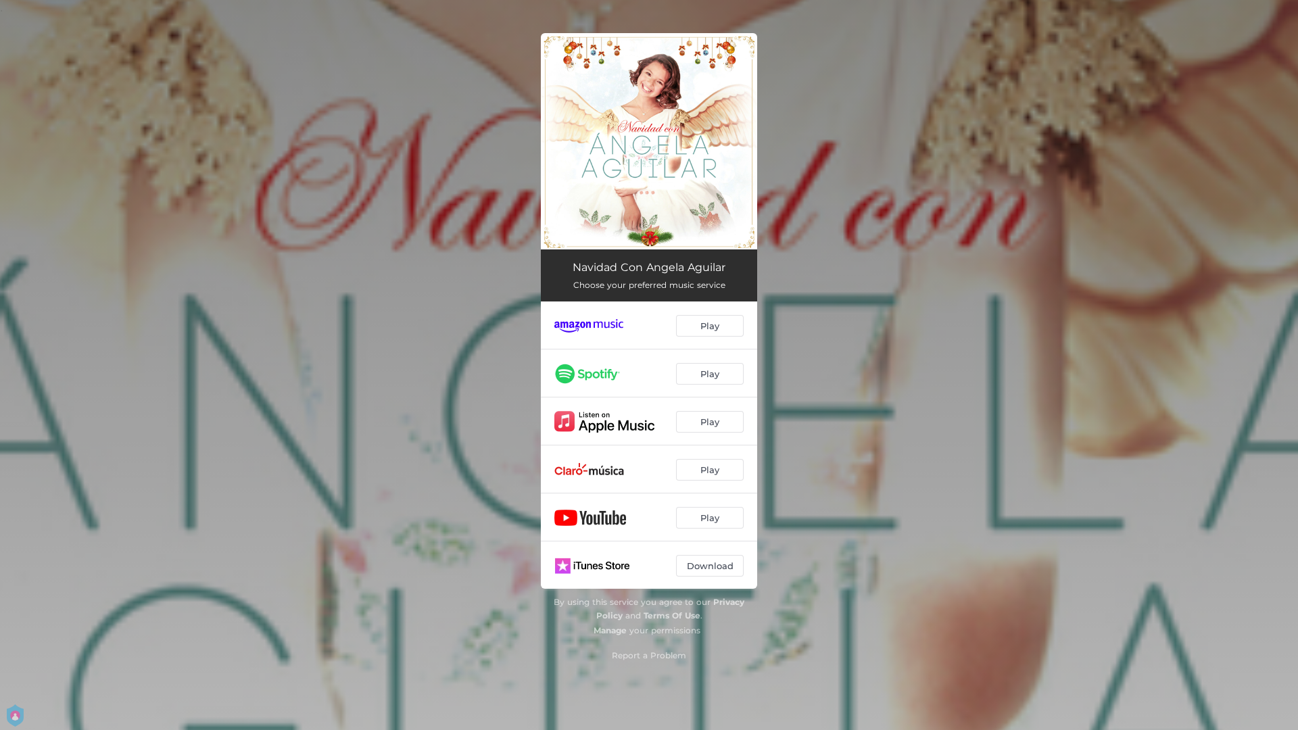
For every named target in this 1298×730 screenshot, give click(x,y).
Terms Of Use (672, 615)
